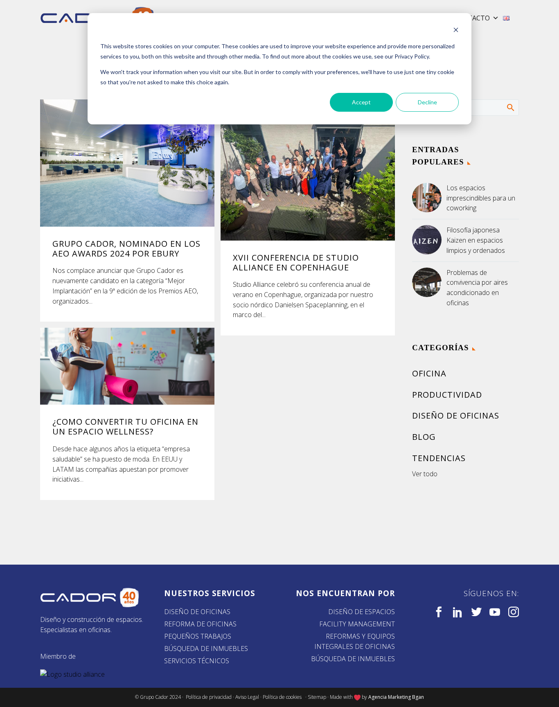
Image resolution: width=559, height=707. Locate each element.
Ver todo (424, 473)
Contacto (471, 18)
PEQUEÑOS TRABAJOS (197, 636)
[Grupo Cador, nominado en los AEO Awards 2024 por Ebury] (127, 163)
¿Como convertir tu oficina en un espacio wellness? (125, 426)
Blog (424, 436)
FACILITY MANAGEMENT (357, 623)
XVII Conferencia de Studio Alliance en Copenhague (296, 262)
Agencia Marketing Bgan (396, 696)
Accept (361, 102)
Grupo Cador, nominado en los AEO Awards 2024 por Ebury (126, 248)
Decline (427, 102)
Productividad (447, 394)
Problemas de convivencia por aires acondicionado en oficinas (477, 287)
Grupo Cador (154, 696)
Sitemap (317, 696)
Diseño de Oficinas (455, 415)
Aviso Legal (247, 696)
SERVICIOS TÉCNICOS (196, 660)
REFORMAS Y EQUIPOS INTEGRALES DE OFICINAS (354, 641)
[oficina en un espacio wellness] (127, 366)
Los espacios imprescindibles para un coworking (480, 198)
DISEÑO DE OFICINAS (197, 611)
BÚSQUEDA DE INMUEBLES (206, 648)
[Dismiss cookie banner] (456, 31)
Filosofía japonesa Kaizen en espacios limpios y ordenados (475, 240)
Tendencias (439, 458)
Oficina (429, 373)
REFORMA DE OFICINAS (200, 623)
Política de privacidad (209, 696)
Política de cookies (283, 696)
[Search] (510, 107)
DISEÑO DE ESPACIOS (361, 611)
